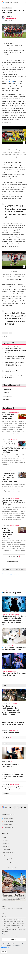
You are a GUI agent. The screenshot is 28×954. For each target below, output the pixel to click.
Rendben (4, 951)
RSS (4, 855)
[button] (14, 142)
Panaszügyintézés (7, 859)
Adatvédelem (6, 849)
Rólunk (4, 837)
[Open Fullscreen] (24, 142)
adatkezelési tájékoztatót (9, 935)
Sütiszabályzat (5, 947)
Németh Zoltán (9, 16)
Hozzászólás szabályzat (9, 852)
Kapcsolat (5, 840)
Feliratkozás (14, 939)
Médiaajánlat (6, 846)
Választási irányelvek (8, 862)
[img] (5, 2)
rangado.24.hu (10, 81)
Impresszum (6, 843)
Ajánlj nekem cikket (12, 561)
